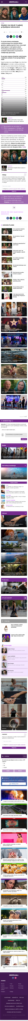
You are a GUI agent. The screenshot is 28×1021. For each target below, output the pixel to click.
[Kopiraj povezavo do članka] (20, 36)
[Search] (26, 2)
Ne (4, 765)
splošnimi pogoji (12, 188)
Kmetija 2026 (3, 212)
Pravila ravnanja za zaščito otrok (14, 1009)
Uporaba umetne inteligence (14, 1012)
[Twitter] (11, 36)
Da (4, 763)
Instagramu (11, 128)
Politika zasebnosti (10, 1006)
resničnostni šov (5, 214)
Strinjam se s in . (14, 188)
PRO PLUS (21, 997)
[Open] (3, 2)
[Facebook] (7, 36)
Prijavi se (14, 191)
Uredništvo (15, 997)
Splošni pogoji (19, 1006)
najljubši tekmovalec (18, 212)
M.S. (6, 32)
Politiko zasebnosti (21, 188)
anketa (11, 212)
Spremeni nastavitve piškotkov (14, 1003)
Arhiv (25, 756)
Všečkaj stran (15, 783)
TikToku (18, 128)
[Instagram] (16, 978)
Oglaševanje (7, 997)
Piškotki (18, 1000)
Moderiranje (11, 1000)
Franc (8, 212)
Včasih (5, 767)
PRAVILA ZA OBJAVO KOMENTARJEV (8, 429)
